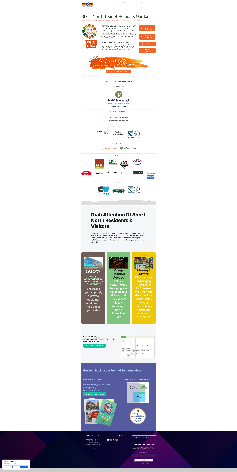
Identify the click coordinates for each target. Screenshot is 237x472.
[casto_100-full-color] (103, 130)
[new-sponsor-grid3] (138, 336)
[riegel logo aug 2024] (118, 90)
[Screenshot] (89, 23)
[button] (153, 2)
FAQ (124, 20)
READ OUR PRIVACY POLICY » (10, 463)
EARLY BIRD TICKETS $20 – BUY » (121, 49)
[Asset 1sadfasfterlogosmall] (128, 147)
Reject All (16, 466)
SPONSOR (129, 20)
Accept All (24, 466)
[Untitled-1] (89, 39)
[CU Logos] (103, 186)
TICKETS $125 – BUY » (107, 37)
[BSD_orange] (109, 147)
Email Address (143, 452)
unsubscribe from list (144, 463)
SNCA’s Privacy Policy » (93, 448)
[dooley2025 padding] (118, 115)
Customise (8, 466)
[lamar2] (118, 186)
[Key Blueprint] (134, 130)
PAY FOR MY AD (138, 20)
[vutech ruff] (118, 130)
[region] (16, 465)
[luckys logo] (86, 172)
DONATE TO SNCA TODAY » (144, 438)
